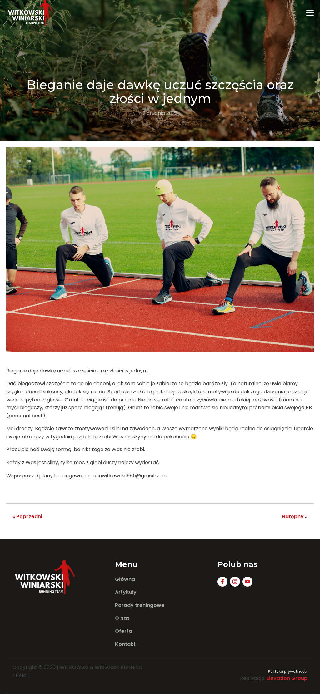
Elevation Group (287, 678)
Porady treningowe (139, 605)
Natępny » (295, 516)
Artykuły (126, 592)
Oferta (123, 631)
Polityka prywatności (288, 671)
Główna (125, 579)
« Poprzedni (27, 516)
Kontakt (125, 644)
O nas (122, 618)
